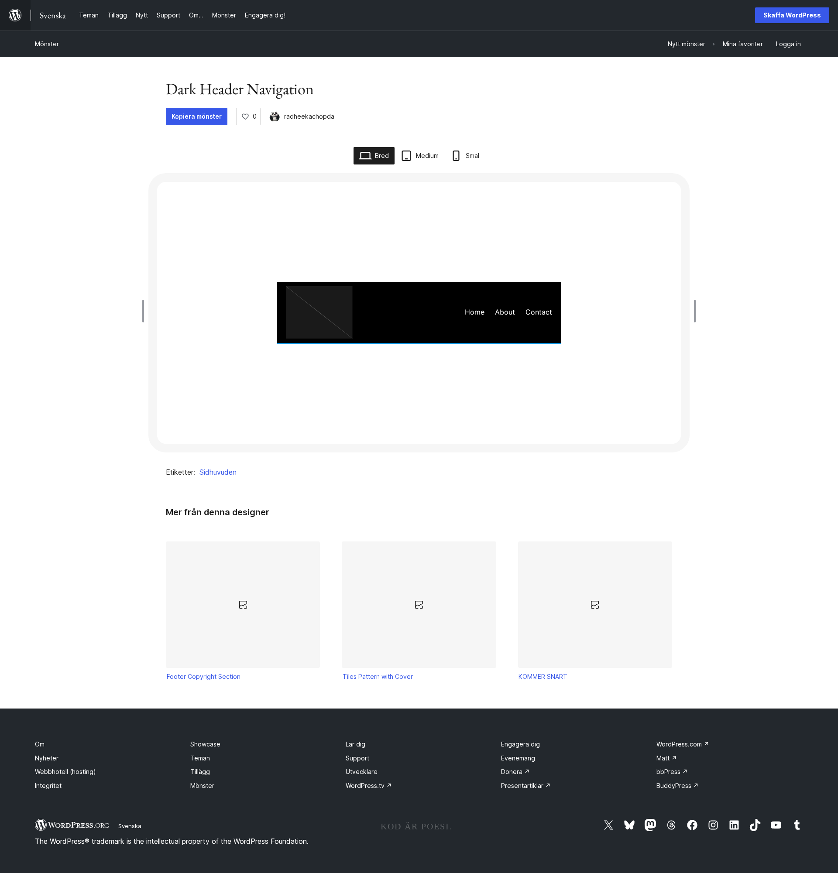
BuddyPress (677, 785)
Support (357, 758)
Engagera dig (520, 744)
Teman (200, 758)
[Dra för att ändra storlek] (145, 311)
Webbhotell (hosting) (65, 771)
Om (40, 744)
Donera (515, 771)
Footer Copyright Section (203, 676)
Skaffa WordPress (792, 15)
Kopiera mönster (197, 116)
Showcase (205, 744)
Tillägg (200, 771)
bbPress (672, 771)
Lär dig (355, 744)
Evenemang (518, 758)
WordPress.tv (369, 785)
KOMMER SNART (543, 676)
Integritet (48, 785)
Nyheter (46, 758)
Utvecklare (362, 771)
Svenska (129, 825)
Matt (666, 758)
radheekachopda (309, 116)
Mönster (47, 44)
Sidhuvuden (218, 472)
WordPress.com (682, 744)
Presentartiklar (526, 785)
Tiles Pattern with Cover (378, 676)
